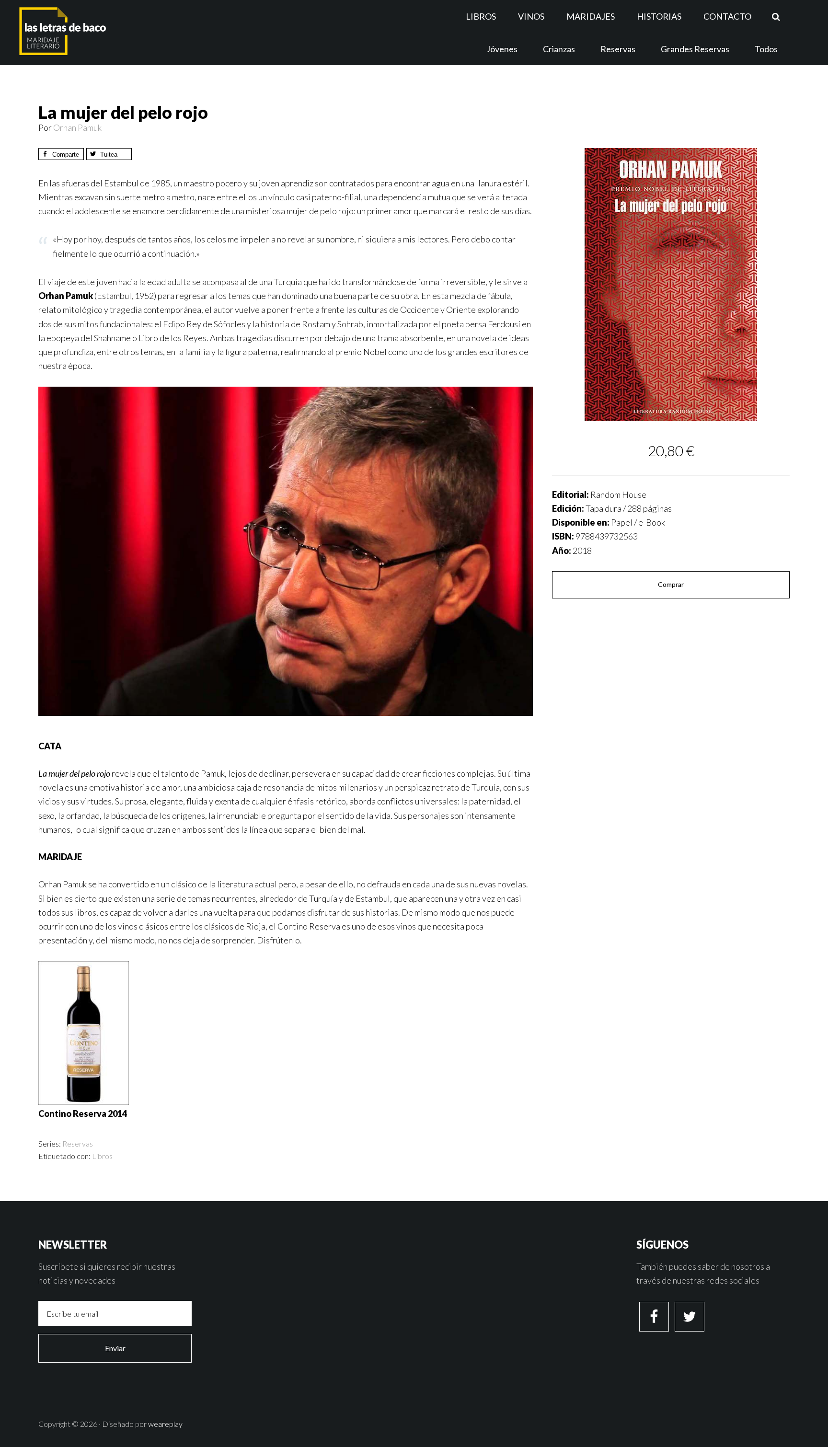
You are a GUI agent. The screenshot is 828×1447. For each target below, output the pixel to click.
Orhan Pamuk (77, 127)
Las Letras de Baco (102, 31)
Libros (102, 1155)
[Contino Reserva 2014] (83, 1101)
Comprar (671, 584)
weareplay (165, 1423)
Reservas (77, 1143)
